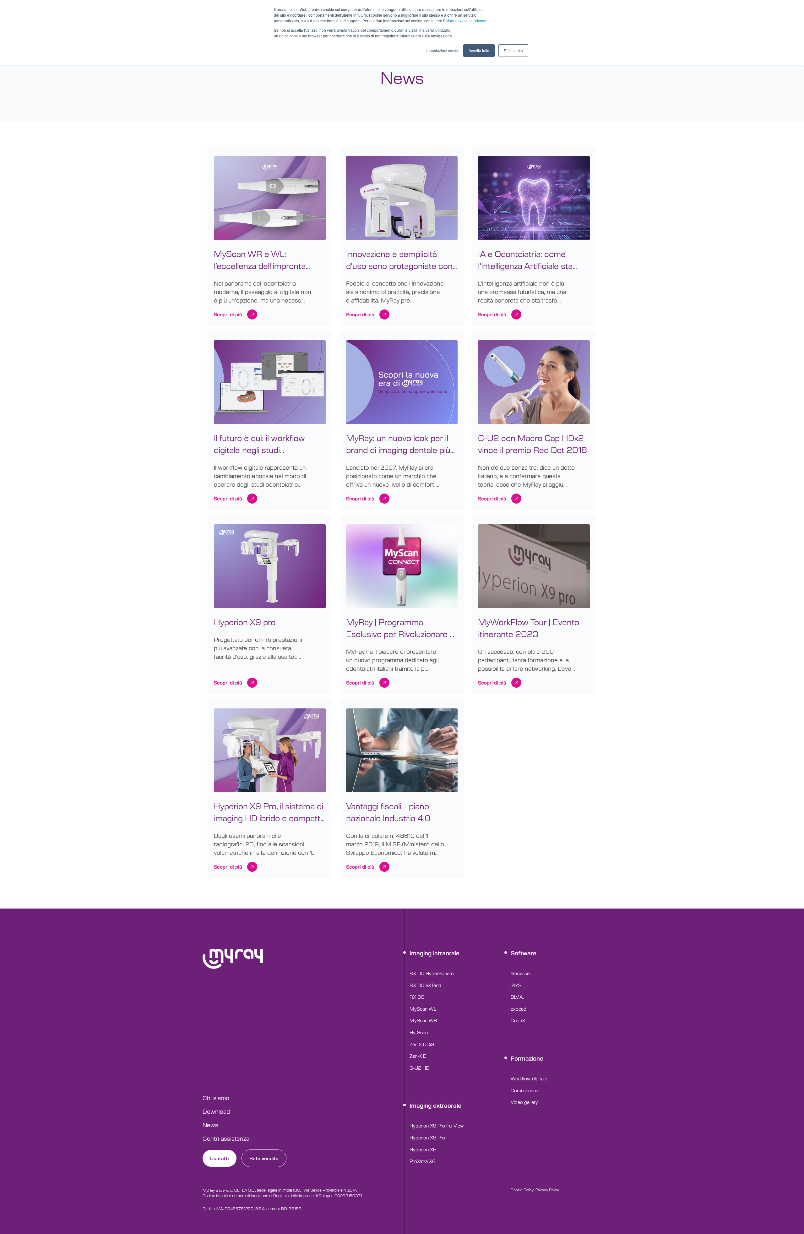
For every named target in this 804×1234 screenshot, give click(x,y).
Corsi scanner (525, 1090)
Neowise (520, 973)
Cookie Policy (522, 1189)
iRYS (516, 985)
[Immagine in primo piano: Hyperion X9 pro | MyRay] (270, 567)
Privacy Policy (547, 1189)
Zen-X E (418, 1056)
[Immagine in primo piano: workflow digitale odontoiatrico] (270, 383)
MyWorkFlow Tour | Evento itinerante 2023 (528, 627)
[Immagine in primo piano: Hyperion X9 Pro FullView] (402, 199)
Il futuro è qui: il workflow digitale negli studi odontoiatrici (259, 444)
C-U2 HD (419, 1068)
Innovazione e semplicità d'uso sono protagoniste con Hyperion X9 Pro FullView (399, 259)
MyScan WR (423, 1020)
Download (216, 1111)
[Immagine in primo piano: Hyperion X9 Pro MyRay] (270, 751)
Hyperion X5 (423, 1149)
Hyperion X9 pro (244, 621)
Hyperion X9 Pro (427, 1137)
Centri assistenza (226, 1138)
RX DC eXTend (425, 985)
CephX (518, 1020)
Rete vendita (264, 1158)
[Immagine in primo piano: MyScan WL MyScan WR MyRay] (270, 199)
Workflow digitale (529, 1078)
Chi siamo (216, 1097)
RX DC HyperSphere (432, 973)
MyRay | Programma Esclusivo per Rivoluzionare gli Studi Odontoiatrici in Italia (402, 628)
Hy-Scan (419, 1032)
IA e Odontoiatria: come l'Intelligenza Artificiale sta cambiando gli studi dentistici (531, 259)
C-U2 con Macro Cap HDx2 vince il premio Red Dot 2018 (532, 443)
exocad (518, 1009)
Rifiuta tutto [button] (513, 50)
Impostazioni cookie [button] (442, 50)
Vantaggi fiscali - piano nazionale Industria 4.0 (388, 811)
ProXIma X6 (422, 1161)
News (210, 1124)
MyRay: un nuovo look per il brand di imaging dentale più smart (398, 444)
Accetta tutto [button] (479, 50)
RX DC (417, 997)
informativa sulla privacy (465, 20)
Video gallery (524, 1102)
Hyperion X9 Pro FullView (437, 1125)
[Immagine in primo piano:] (534, 199)
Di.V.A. (517, 997)
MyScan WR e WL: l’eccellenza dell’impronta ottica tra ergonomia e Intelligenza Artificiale (260, 259)
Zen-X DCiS (422, 1044)
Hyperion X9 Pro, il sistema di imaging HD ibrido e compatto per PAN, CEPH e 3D (269, 812)
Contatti (219, 1158)
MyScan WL (423, 1009)
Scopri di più (228, 314)
